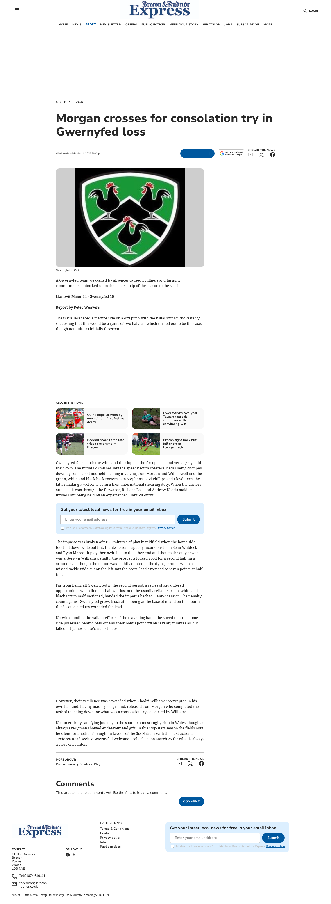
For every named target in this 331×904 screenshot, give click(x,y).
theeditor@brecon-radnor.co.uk (33, 884)
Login (313, 10)
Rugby (79, 102)
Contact (105, 833)
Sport (61, 102)
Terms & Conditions (114, 829)
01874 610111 (35, 876)
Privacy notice (165, 528)
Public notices (110, 847)
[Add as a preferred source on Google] (231, 153)
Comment (191, 801)
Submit (188, 519)
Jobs (103, 842)
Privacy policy (110, 838)
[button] (17, 9)
